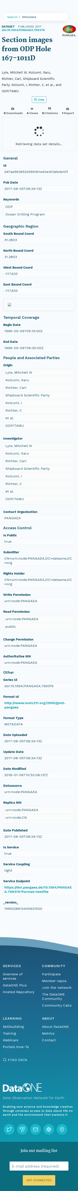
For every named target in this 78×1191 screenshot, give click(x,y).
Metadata (29, 17)
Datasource (12, 786)
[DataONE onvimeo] (22, 1129)
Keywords (11, 199)
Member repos (54, 981)
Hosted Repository (18, 992)
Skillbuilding (13, 1027)
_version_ (10, 902)
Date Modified (14, 769)
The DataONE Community (53, 996)
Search (12, 17)
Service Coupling (16, 864)
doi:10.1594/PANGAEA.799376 (23, 30)
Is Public (10, 535)
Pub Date (10, 182)
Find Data (17, 1060)
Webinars (10, 1040)
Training (9, 1033)
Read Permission (16, 612)
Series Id (10, 680)
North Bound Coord (18, 251)
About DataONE (55, 1027)
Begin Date (12, 325)
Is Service (11, 847)
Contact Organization (20, 512)
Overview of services (13, 976)
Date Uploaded (15, 735)
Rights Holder (14, 573)
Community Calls (56, 1005)
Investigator (13, 438)
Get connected (39, 1180)
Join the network (57, 988)
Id (4, 166)
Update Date (13, 752)
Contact (49, 1040)
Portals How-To (16, 1047)
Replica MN (12, 803)
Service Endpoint (16, 881)
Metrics (48, 1033)
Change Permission (18, 639)
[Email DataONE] (35, 1129)
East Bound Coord (17, 284)
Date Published (15, 830)
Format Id (11, 697)
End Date (10, 342)
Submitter (11, 552)
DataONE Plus (15, 985)
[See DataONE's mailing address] (62, 1129)
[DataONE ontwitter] (9, 1129)
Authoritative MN (17, 656)
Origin (7, 365)
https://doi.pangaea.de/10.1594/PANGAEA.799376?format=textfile (38, 889)
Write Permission (17, 595)
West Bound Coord (17, 267)
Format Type (13, 718)
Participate (51, 974)
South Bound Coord (18, 234)
